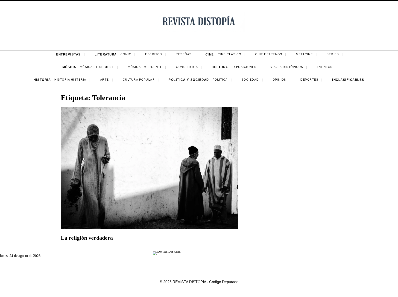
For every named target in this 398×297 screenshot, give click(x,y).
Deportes (309, 79)
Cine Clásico (229, 54)
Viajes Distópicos (286, 67)
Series (333, 54)
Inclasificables (348, 80)
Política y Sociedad (189, 80)
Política (220, 79)
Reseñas (184, 54)
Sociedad (250, 79)
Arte (104, 79)
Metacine (304, 54)
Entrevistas (68, 54)
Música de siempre (97, 67)
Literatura (106, 54)
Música (69, 67)
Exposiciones (244, 67)
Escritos (153, 54)
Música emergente (145, 67)
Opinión (280, 79)
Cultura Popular (139, 79)
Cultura (220, 67)
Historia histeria (70, 79)
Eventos (325, 67)
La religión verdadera (87, 238)
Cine (209, 54)
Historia (42, 80)
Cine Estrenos (268, 54)
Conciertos (187, 67)
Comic (126, 54)
